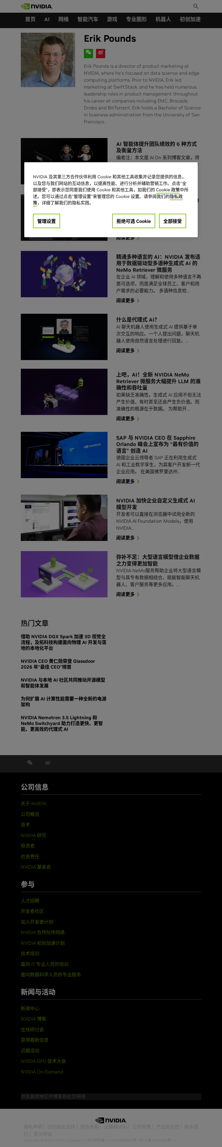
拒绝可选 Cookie (133, 221)
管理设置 (46, 221)
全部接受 (172, 221)
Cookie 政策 (168, 190)
